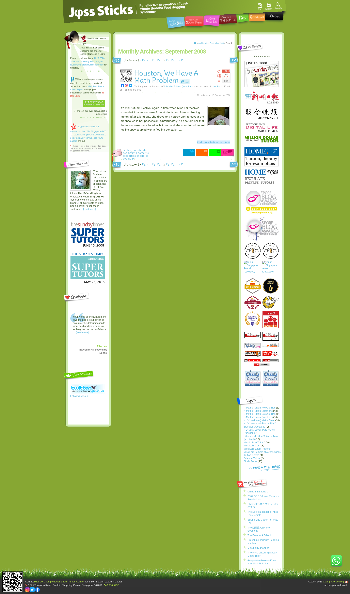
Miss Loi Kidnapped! (259, 548)
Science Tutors (252, 458)
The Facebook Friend (259, 535)
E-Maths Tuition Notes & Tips (259, 414)
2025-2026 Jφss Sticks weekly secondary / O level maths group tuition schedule (87, 61)
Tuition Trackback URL (215, 153)
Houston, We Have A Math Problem (166, 77)
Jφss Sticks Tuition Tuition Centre (101, 11)
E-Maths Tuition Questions (258, 417)
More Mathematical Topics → (265, 468)
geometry (129, 158)
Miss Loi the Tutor (253, 442)
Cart (260, 9)
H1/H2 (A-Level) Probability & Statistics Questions (260, 425)
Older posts (117, 61)
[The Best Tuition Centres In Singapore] (252, 269)
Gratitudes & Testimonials (257, 15)
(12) (187, 81)
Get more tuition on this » (213, 142)
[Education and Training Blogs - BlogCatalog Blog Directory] (262, 365)
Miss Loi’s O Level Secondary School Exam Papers (194, 20)
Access (269, 8)
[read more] (89, 209)
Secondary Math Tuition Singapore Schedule (176, 21)
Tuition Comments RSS (202, 153)
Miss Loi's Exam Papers (257, 448)
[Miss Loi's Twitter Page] (32, 591)
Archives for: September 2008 (211, 43)
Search (278, 8)
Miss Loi (216, 86)
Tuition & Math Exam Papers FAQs (242, 16)
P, (144, 59)
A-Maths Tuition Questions (178, 86)
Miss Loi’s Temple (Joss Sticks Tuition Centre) (228, 17)
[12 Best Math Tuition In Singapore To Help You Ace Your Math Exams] (252, 308)
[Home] (194, 43)
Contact (274, 14)
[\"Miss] (122, 85)
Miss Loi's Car (251, 445)
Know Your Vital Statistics (262, 562)
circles (127, 150)
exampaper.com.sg (333, 581)
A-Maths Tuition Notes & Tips (259, 407)
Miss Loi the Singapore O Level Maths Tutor (211, 19)
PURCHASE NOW (94, 103)
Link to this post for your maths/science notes (189, 153)
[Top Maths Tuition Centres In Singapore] (271, 269)
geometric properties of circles (136, 154)
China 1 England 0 (258, 491)
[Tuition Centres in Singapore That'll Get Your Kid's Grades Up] (252, 318)
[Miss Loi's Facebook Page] (37, 591)
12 (224, 152)
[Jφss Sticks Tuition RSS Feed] (346, 581)
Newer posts (234, 61)
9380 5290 (113, 585)
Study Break (250, 461)
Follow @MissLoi (79, 396)
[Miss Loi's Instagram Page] (27, 591)
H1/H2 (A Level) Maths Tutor (259, 420)
